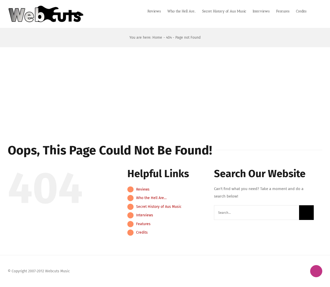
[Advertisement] (165, 86)
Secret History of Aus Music (159, 206)
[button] (314, 11)
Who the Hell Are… (151, 198)
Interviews (144, 215)
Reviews (143, 189)
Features (143, 224)
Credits (142, 232)
